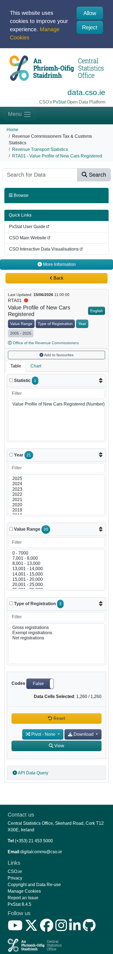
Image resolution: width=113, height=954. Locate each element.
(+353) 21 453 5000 (34, 840)
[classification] (11, 529)
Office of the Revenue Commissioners (46, 343)
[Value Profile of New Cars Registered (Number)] (56, 404)
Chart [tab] (35, 366)
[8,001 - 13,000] (56, 563)
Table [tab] (15, 366)
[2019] (56, 510)
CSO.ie (15, 871)
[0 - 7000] (56, 553)
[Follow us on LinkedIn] (76, 928)
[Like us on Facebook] (47, 928)
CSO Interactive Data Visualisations (44, 249)
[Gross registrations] (56, 627)
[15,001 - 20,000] (56, 579)
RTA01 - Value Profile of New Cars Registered (57, 156)
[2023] (56, 489)
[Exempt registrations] (56, 633)
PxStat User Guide (27, 226)
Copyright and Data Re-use (34, 884)
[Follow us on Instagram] (62, 928)
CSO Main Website (28, 237)
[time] (11, 454)
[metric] (11, 380)
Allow (89, 13)
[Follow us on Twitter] (32, 928)
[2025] (56, 478)
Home (12, 129)
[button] (40, 684)
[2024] (56, 484)
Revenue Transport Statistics (40, 149)
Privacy (15, 878)
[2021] (56, 499)
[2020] (56, 505)
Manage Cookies (24, 891)
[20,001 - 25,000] (56, 584)
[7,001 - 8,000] (56, 558)
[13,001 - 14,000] (56, 568)
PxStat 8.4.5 (19, 904)
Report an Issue (23, 897)
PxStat (59, 102)
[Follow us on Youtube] (16, 928)
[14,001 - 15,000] (56, 574)
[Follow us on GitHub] (90, 928)
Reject (89, 27)
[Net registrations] (56, 638)
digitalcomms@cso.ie (41, 851)
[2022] (56, 494)
